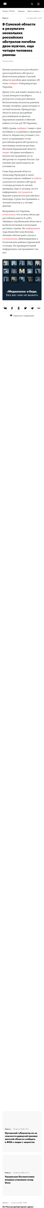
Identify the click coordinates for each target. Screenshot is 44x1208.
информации (33, 229)
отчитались (8, 215)
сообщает (13, 84)
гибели (37, 178)
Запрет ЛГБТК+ (8, 11)
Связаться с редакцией (23, 315)
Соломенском (9, 239)
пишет (6, 153)
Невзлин (21, 11)
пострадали (24, 192)
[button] (38, 4)
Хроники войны (7, 61)
